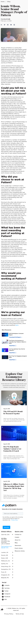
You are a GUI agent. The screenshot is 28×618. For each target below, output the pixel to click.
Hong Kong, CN (5, 566)
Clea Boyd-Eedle (5, 19)
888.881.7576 (4, 547)
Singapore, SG (5, 575)
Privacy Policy (14, 520)
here (17, 325)
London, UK (4, 552)
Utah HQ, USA (5, 534)
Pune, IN (3, 572)
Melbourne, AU (5, 561)
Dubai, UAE (4, 558)
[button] (4, 24)
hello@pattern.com (6, 546)
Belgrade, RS (5, 577)
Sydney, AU (4, 563)
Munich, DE (4, 555)
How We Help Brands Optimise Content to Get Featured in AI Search (12, 449)
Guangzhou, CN (5, 569)
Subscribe (6, 527)
